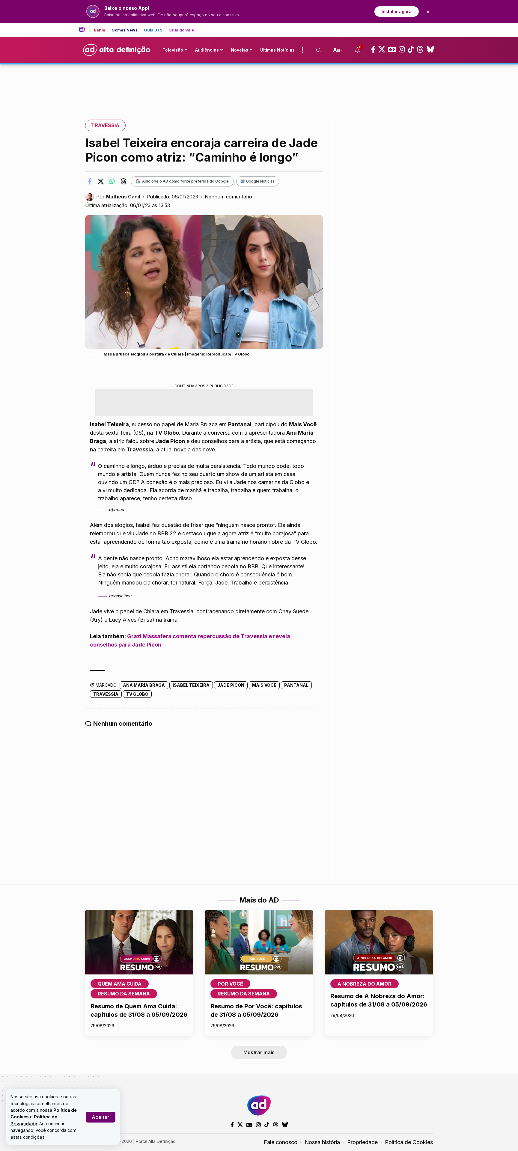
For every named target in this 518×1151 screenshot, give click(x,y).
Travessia (105, 125)
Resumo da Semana (124, 994)
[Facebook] (373, 49)
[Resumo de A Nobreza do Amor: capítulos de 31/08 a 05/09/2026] (379, 942)
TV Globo (137, 694)
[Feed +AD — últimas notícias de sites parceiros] (84, 29)
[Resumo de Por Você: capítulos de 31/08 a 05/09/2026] (259, 942)
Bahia (100, 30)
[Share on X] (101, 181)
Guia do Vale (181, 30)
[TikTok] (410, 49)
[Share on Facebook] (89, 181)
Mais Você (264, 685)
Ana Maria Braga (144, 685)
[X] (382, 49)
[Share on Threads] (123, 181)
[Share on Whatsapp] (112, 181)
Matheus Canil (123, 197)
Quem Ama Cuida (119, 984)
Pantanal (296, 685)
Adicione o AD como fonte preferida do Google (185, 181)
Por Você (230, 984)
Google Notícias (260, 181)
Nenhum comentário (228, 197)
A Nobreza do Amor (364, 984)
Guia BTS (153, 30)
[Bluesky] (430, 49)
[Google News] (392, 49)
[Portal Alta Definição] (259, 1105)
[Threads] (420, 49)
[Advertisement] (259, 84)
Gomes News (125, 30)
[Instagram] (401, 49)
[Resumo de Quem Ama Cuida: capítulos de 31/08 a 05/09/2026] (139, 942)
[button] (100, 1117)
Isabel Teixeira (191, 685)
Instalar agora (397, 11)
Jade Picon (230, 685)
